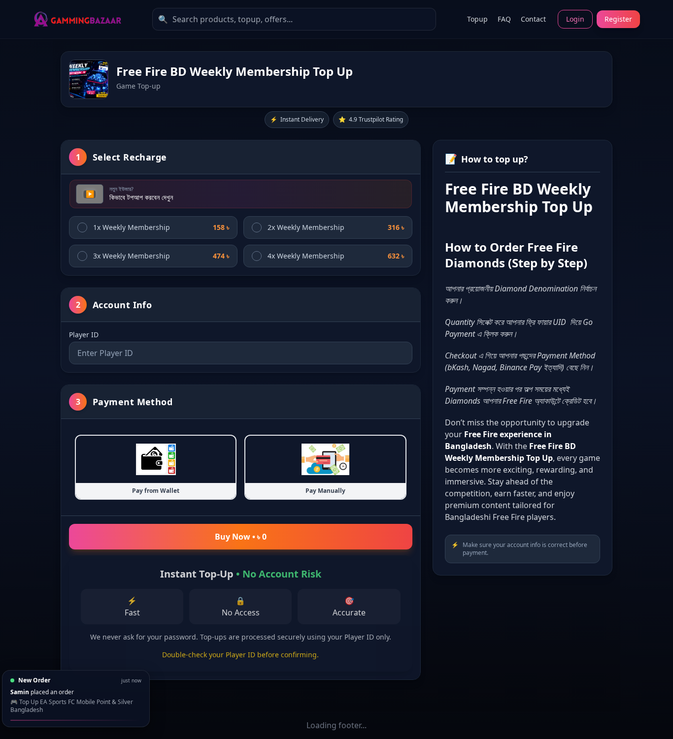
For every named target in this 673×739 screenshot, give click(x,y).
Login (575, 19)
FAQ (504, 19)
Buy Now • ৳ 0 (241, 536)
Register (618, 19)
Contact (533, 19)
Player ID (84, 334)
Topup (477, 19)
